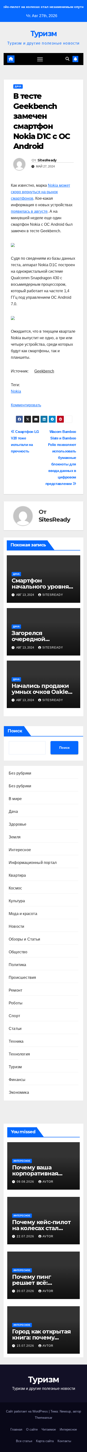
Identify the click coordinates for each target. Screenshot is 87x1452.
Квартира (17, 875)
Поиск (14, 731)
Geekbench (44, 371)
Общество (18, 952)
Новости (16, 926)
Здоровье (18, 824)
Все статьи (24, 1441)
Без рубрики (20, 773)
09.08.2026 (26, 1181)
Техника (16, 1041)
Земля (15, 837)
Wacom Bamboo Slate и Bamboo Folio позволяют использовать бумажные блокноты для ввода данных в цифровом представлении (60, 458)
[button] (67, 59)
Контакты (64, 1441)
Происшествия (22, 977)
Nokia (16, 391)
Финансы (17, 1080)
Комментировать (26, 405)
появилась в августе (29, 211)
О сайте (32, 1429)
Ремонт (15, 990)
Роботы (15, 1003)
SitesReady (47, 160)
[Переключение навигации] (40, 59)
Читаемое (49, 1429)
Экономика (19, 1092)
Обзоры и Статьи (24, 939)
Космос (15, 888)
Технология (19, 1054)
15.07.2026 (26, 1345)
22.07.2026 (26, 1236)
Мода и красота (23, 914)
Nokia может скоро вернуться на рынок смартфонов (40, 191)
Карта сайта (45, 1441)
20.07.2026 (26, 1291)
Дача (18, 86)
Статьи (15, 1029)
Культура (17, 901)
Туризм (43, 33)
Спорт (14, 1016)
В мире (15, 799)
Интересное (20, 850)
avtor (48, 1181)
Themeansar (43, 1417)
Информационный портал (33, 863)
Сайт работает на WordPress (27, 1411)
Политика (17, 965)
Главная (16, 1429)
